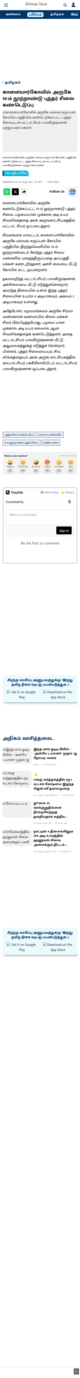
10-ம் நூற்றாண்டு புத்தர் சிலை (21, 443)
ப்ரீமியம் (35, 15)
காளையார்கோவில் (50, 435)
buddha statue (50, 443)
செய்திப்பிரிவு (16, 173)
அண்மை (13, 14)
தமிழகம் (57, 14)
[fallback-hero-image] (17, 755)
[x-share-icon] (15, 194)
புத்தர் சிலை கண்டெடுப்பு (19, 435)
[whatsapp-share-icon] (6, 194)
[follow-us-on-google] (72, 192)
